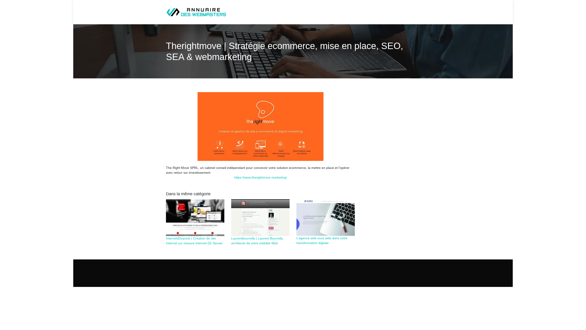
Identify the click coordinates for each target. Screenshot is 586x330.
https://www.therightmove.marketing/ (260, 177)
